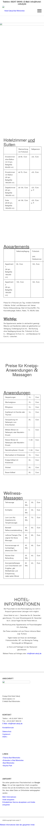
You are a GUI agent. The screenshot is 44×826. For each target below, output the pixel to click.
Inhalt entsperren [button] (8, 799)
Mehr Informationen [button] (9, 797)
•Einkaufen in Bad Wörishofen (13, 760)
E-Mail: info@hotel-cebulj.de (29, 2)
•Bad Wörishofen (8, 763)
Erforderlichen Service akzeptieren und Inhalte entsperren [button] (18, 803)
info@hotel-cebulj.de (34, 653)
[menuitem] (38, 11)
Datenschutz (6, 731)
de (21, 723)
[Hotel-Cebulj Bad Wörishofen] (18, 11)
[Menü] (38, 11)
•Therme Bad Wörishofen (11, 757)
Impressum (6, 734)
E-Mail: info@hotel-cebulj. (11, 723)
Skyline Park (7, 765)
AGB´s (4, 736)
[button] (17, 824)
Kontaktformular (8, 727)
